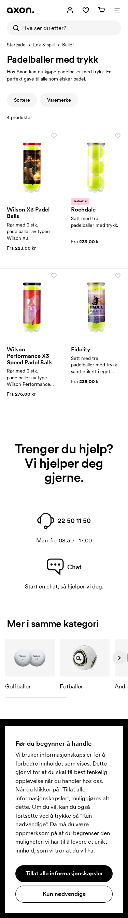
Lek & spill (44, 45)
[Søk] (14, 27)
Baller (68, 45)
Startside (16, 45)
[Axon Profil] (20, 10)
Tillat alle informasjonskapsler (64, 873)
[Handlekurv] (101, 10)
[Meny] (117, 10)
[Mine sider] (70, 10)
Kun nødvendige (64, 894)
